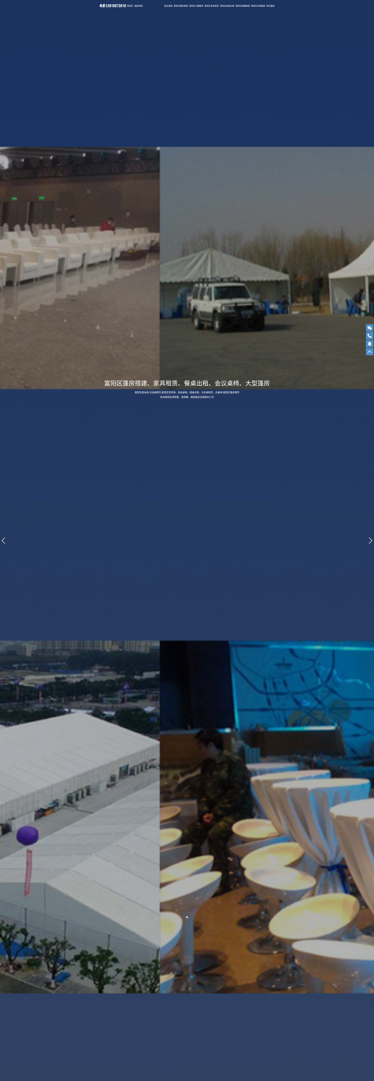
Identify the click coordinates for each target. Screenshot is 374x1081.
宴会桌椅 (168, 6)
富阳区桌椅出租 (227, 6)
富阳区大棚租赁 (196, 6)
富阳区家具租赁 (212, 6)
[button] (187, 917)
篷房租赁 (139, 6)
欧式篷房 (270, 6)
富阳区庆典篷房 (258, 6)
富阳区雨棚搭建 (243, 6)
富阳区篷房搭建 (181, 6)
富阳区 (130, 6)
